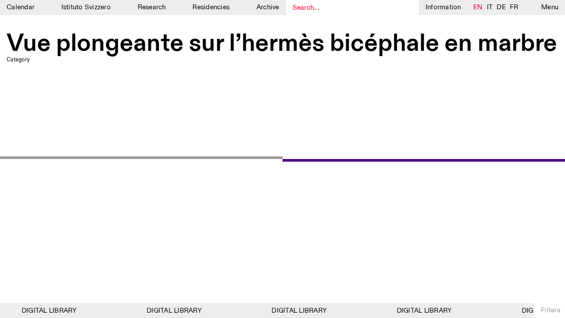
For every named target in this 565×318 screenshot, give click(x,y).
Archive (267, 7)
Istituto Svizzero (86, 7)
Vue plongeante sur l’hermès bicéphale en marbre (282, 44)
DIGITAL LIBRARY (47, 311)
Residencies (211, 7)
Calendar (20, 7)
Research (152, 7)
